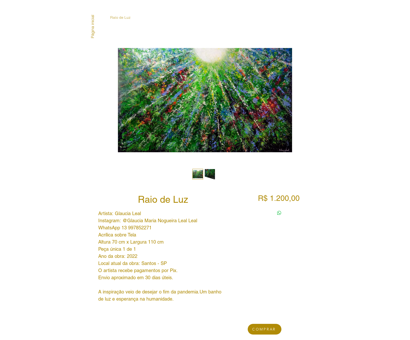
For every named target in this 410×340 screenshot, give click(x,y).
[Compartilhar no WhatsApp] (279, 213)
